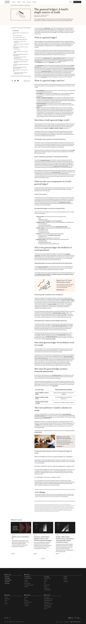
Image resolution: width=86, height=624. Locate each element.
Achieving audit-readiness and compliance (21, 59)
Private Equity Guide (47, 605)
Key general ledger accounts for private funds (21, 52)
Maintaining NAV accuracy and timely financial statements (20, 57)
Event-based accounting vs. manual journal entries (21, 45)
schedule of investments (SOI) (43, 274)
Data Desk (26, 597)
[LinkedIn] (5, 617)
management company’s (65, 202)
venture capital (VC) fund (59, 57)
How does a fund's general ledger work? (20, 39)
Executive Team (7, 598)
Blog (25, 598)
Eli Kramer (42, 492)
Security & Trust (66, 621)
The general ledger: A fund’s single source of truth (21, 33)
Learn (12, 5)
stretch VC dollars (52, 303)
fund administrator (56, 375)
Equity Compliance (27, 583)
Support (6, 603)
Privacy (61, 621)
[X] (9, 617)
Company (34, 1)
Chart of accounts (17, 49)
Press (6, 602)
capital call (40, 62)
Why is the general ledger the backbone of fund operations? (20, 55)
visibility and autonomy (51, 335)
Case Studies (26, 605)
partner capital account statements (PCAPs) (62, 274)
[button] (27, 81)
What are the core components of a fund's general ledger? (20, 47)
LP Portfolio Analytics (47, 589)
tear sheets (55, 385)
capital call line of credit (61, 226)
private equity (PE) (47, 57)
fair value (47, 220)
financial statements (41, 104)
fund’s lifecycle (38, 60)
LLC (38, 471)
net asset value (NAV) (43, 266)
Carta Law (65, 576)
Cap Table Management (28, 578)
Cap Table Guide (46, 602)
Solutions (19, 1)
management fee (56, 172)
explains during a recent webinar (60, 165)
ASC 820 (59, 220)
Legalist (37, 424)
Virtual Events (26, 603)
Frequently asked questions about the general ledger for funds (20, 73)
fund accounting (62, 60)
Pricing (23, 1)
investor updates (48, 417)
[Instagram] (7, 617)
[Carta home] (7, 2)
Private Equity (7, 576)
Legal (57, 621)
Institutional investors (46, 71)
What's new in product (28, 602)
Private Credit (7, 581)
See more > (46, 608)
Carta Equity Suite (27, 576)
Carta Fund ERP (46, 576)
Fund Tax (45, 581)
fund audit (44, 76)
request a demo (38, 432)
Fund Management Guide (48, 600)
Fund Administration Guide (48, 603)
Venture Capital (7, 578)
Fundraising (26, 586)
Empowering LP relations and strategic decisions (20, 62)
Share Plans (26, 581)
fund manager (40, 65)
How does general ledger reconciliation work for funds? (21, 65)
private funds (47, 28)
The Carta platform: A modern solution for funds (20, 70)
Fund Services (66, 581)
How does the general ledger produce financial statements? (20, 68)
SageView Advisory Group (59, 312)
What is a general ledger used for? (19, 37)
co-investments (61, 334)
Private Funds (16, 5)
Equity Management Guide (48, 598)
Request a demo (77, 1)
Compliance (66, 578)
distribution (51, 62)
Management (21, 5)
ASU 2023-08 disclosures (68, 299)
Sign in (70, 1)
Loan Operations (46, 588)
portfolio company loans (54, 235)
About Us (6, 597)
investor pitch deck (51, 338)
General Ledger (27, 5)
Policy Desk (26, 600)
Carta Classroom (47, 597)
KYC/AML (45, 586)
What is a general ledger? (17, 35)
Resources (29, 1)
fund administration (45, 160)
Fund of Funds (7, 583)
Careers (6, 600)
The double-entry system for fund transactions (20, 42)
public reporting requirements (59, 325)
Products (14, 1)
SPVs (45, 583)
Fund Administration (47, 578)
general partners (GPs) (69, 68)
